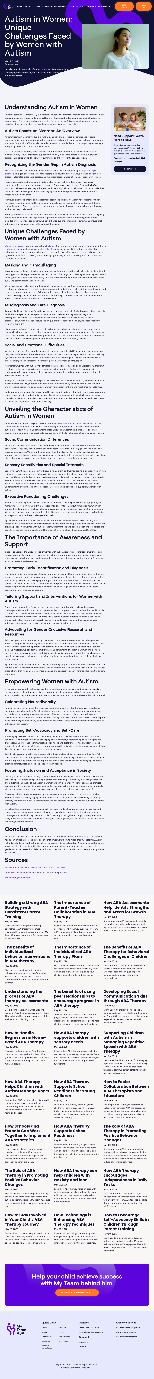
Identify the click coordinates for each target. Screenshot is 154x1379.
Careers (62, 1328)
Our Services (64, 1337)
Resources (63, 1341)
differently (68, 423)
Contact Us (46, 1337)
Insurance (46, 1341)
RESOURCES (104, 6)
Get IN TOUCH (124, 6)
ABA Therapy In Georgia (126, 1332)
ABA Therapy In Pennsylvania (128, 1328)
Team (61, 1332)
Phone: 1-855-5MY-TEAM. (89, 1328)
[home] (7, 6)
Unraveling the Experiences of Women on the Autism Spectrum (36, 872)
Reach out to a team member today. (77, 1292)
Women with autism (14, 246)
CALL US (144, 6)
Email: (91, 1332)
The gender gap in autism (17, 877)
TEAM (37, 6)
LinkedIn (82, 1347)
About (44, 1332)
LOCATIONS (75, 6)
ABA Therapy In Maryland (126, 1337)
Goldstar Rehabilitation (47, 1347)
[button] (76, 6)
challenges (50, 246)
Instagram (83, 1342)
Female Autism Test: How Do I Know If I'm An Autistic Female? (35, 867)
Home (44, 1328)
